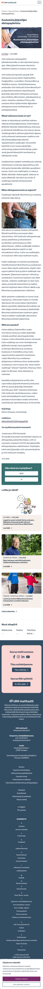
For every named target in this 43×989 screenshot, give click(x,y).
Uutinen (5, 54)
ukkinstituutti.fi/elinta (11, 421)
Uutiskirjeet (21, 931)
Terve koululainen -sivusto (21, 905)
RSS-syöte (22, 684)
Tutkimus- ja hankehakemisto (21, 917)
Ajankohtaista (13, 11)
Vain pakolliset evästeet (21, 984)
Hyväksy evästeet (21, 979)
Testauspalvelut (21, 911)
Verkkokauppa (21, 937)
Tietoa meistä (21, 799)
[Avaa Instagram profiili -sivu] (18, 657)
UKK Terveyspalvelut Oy (21, 924)
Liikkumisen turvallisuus (21, 779)
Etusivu (4, 11)
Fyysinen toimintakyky (21, 770)
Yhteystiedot (21, 950)
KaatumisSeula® (21, 855)
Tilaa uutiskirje (20, 670)
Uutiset (21, 928)
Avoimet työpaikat (21, 830)
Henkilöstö (21, 842)
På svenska (21, 810)
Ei (21, 479)
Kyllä (21, 473)
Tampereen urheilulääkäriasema (21, 901)
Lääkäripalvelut (21, 871)
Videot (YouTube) (21, 944)
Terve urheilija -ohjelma (21, 908)
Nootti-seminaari (21, 883)
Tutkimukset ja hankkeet (21, 796)
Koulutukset (21, 793)
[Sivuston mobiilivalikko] (39, 2)
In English (21, 807)
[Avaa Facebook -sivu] (14, 657)
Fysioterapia (21, 836)
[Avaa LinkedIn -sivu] (23, 657)
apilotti (25, 421)
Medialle (21, 878)
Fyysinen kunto (21, 776)
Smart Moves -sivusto (21, 895)
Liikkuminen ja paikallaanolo (21, 773)
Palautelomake (21, 889)
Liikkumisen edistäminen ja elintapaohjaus (22, 783)
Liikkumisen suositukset (21, 867)
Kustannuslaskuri (21, 861)
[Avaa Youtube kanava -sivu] (28, 657)
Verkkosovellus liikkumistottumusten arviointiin (21, 940)
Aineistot (21, 790)
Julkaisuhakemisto (21, 848)
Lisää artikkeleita (8, 611)
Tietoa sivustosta (21, 914)
